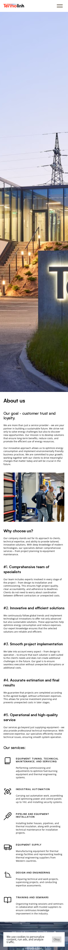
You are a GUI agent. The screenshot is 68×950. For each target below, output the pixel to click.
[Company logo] (13, 5)
